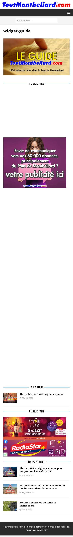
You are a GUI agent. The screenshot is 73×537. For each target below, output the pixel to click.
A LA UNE (36, 387)
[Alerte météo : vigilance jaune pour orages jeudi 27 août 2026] (10, 472)
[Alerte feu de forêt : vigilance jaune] (10, 398)
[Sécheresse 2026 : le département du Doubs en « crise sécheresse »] (10, 489)
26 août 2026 (27, 398)
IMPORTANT (36, 461)
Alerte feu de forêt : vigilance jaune (41, 394)
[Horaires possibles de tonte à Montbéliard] (10, 506)
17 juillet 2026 (28, 492)
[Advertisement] (31, 112)
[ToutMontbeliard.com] (36, 7)
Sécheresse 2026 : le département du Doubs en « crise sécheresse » (42, 487)
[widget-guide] (36, 73)
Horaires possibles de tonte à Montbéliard (38, 504)
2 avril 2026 (27, 509)
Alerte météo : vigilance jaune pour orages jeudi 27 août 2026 (41, 470)
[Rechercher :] (36, 20)
